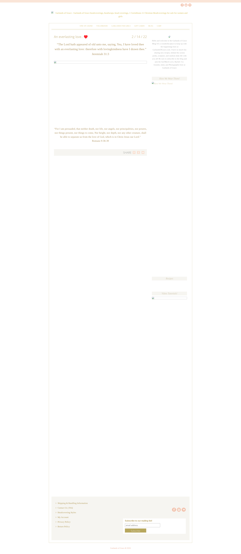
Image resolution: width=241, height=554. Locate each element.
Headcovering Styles (67, 512)
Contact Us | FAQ (65, 508)
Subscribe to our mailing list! (138, 521)
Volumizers (102, 26)
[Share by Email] (143, 152)
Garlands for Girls (121, 26)
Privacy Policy (64, 522)
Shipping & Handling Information (73, 503)
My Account (63, 517)
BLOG (150, 26)
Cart (159, 26)
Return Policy (64, 526)
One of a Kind (86, 26)
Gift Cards (139, 26)
